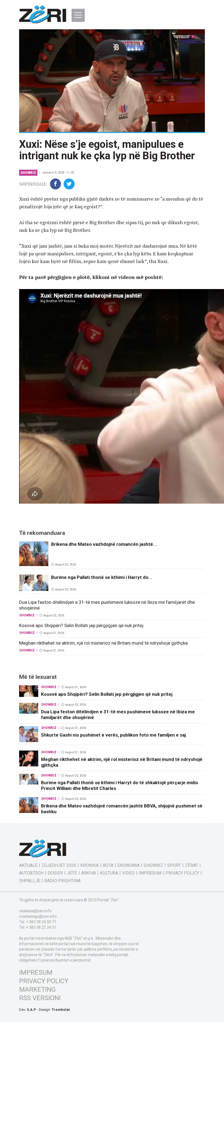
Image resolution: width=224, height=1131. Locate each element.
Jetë (72, 873)
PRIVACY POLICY (43, 981)
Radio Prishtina (62, 880)
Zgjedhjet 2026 (59, 865)
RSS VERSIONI (40, 998)
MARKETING (37, 989)
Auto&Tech (31, 873)
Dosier (55, 873)
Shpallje (29, 880)
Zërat (191, 865)
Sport (174, 865)
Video (128, 873)
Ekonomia (128, 865)
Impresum (150, 873)
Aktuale (28, 865)
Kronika (89, 865)
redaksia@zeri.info (35, 911)
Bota (108, 865)
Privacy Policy (182, 873)
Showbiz (28, 173)
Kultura (109, 873)
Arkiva (88, 873)
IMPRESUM (35, 972)
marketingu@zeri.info (38, 916)
